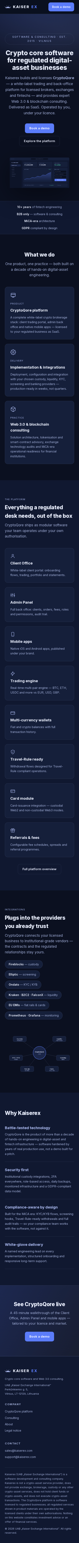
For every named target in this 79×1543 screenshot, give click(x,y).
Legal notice (13, 1430)
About (9, 1424)
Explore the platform (39, 141)
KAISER (25, 7)
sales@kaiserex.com (18, 1450)
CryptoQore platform (19, 1411)
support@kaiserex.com (20, 1457)
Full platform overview (39, 869)
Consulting (12, 1418)
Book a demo (61, 7)
